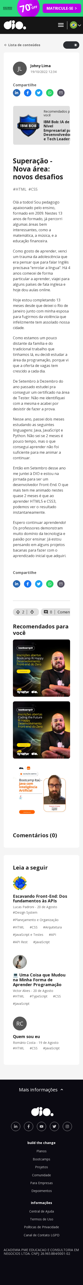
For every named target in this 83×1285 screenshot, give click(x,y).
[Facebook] (27, 92)
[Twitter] (38, 92)
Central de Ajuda (41, 1211)
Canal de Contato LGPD (41, 1235)
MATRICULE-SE (60, 8)
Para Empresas (41, 1183)
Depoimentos (41, 1191)
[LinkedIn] (16, 92)
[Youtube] (41, 1126)
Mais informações (38, 1090)
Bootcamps (41, 1159)
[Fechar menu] (61, 25)
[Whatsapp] (49, 92)
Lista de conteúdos (24, 45)
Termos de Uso (41, 1219)
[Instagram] (67, 1126)
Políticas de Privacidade (41, 1227)
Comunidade (41, 1175)
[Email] (61, 92)
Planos (41, 1151)
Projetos (41, 1167)
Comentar (66, 612)
